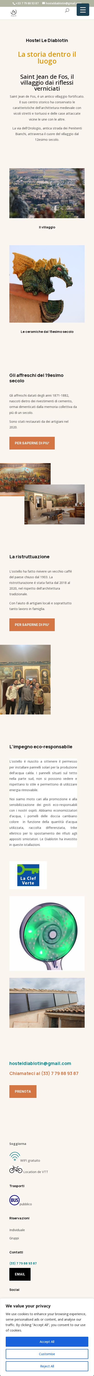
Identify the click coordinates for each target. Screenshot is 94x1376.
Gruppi (14, 1238)
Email (20, 1274)
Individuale (17, 1230)
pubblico (26, 1204)
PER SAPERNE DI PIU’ (32, 443)
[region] (47, 1337)
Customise (47, 1354)
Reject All (47, 1366)
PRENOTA (23, 1091)
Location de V (33, 1172)
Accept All (47, 1341)
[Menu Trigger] (83, 9)
